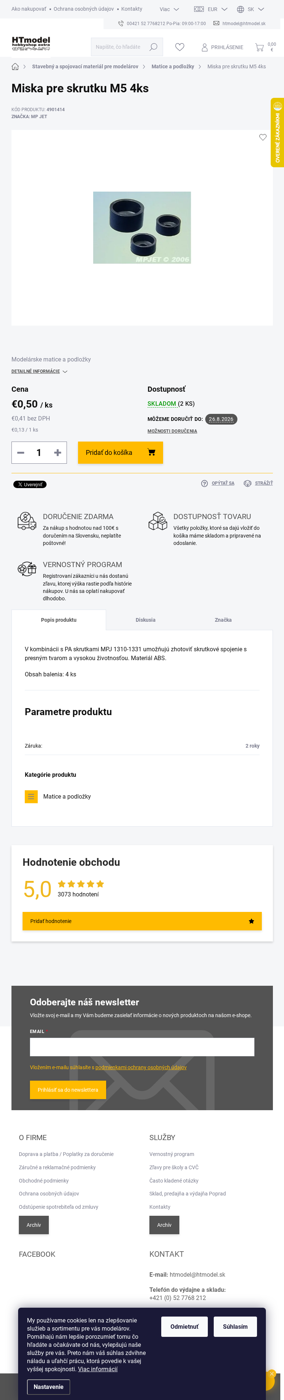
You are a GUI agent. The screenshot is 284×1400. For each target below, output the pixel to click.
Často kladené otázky (174, 1181)
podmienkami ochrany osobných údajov (141, 1067)
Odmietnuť (184, 1326)
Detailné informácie (35, 371)
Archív (34, 1225)
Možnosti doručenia (172, 431)
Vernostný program (171, 1154)
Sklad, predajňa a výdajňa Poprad (187, 1194)
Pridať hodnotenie (50, 921)
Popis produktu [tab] (59, 620)
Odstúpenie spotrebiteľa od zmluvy (58, 1207)
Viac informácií (98, 1369)
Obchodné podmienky (44, 1181)
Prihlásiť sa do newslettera (68, 1090)
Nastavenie (49, 1386)
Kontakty (131, 9)
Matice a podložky (67, 796)
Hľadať (153, 47)
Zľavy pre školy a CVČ (174, 1167)
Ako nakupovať (28, 9)
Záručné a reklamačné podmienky (57, 1167)
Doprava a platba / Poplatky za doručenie (66, 1154)
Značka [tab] (223, 620)
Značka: (29, 116)
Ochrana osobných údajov (84, 9)
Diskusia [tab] (146, 620)
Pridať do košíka (109, 452)
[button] (271, 1373)
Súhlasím (235, 1326)
